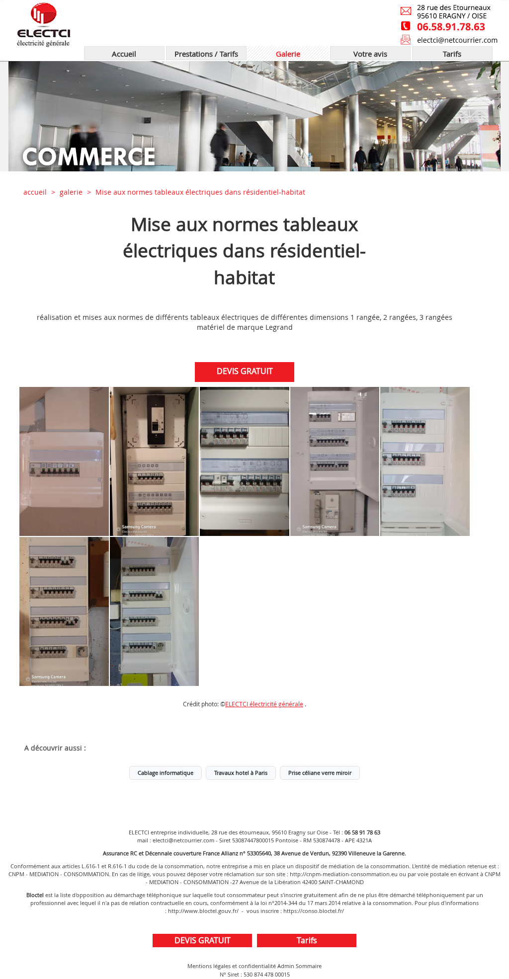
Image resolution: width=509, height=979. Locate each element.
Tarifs (307, 940)
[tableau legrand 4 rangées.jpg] (64, 611)
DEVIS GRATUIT (245, 371)
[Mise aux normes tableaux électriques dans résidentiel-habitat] (64, 461)
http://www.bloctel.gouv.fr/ (203, 910)
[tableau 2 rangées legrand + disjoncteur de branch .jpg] (154, 461)
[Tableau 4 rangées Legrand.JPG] (154, 611)
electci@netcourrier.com (183, 840)
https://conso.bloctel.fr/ (313, 910)
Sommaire (309, 966)
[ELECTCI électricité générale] (124, 23)
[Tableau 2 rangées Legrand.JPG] (244, 461)
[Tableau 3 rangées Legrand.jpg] (425, 461)
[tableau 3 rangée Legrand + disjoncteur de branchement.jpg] (335, 461)
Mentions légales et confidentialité (231, 966)
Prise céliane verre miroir (319, 772)
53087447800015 (253, 840)
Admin (285, 966)
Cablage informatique (165, 772)
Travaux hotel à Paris (240, 772)
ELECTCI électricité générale (264, 704)
